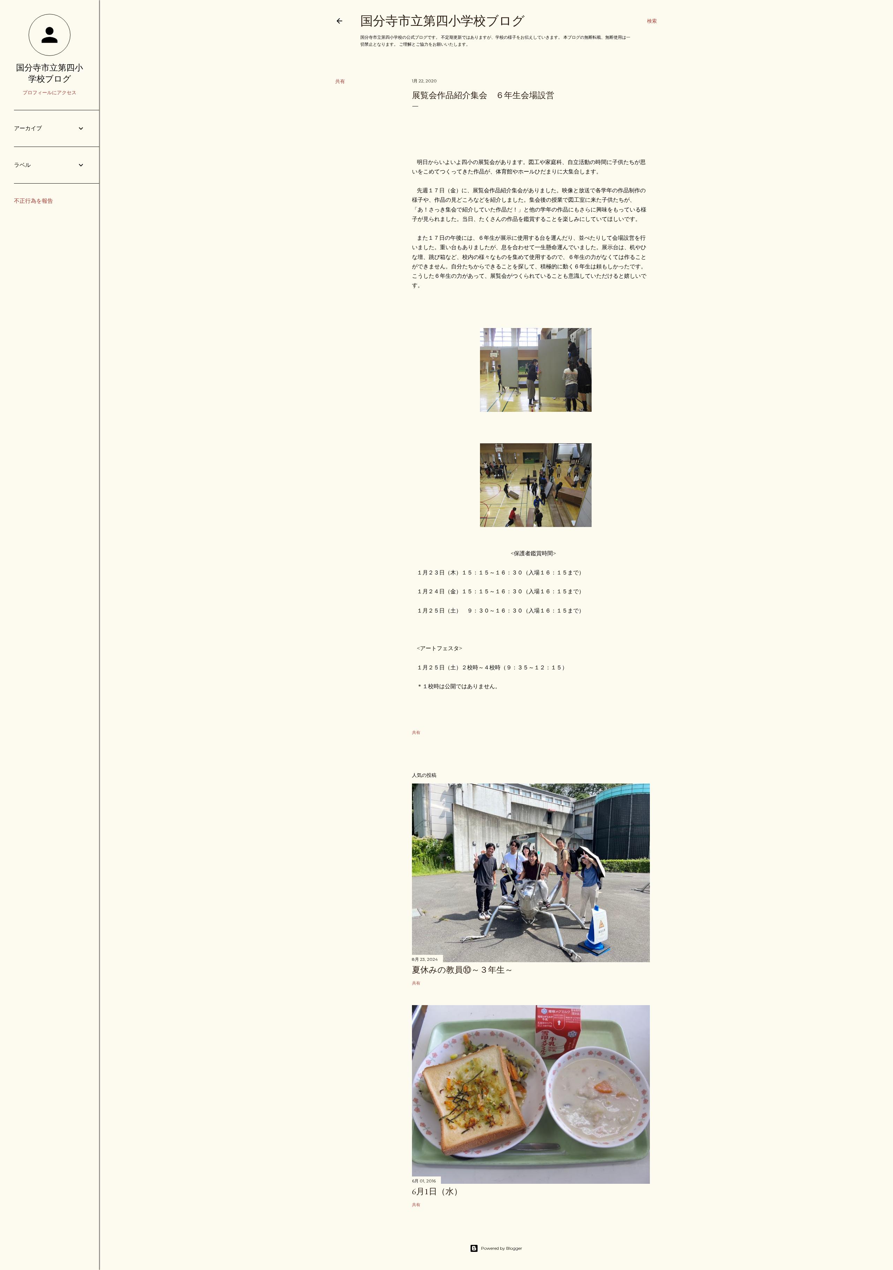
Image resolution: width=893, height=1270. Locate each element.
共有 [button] (340, 81)
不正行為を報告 (33, 201)
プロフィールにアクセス (49, 92)
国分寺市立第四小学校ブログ (442, 21)
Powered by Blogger (501, 1248)
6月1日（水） (437, 1191)
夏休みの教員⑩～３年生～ (462, 969)
